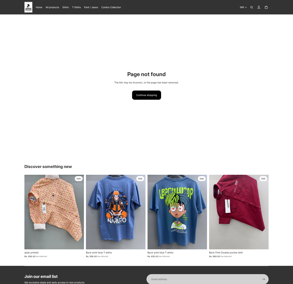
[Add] (79, 244)
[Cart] (266, 7)
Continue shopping (146, 95)
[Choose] (140, 244)
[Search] (251, 7)
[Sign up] (263, 279)
